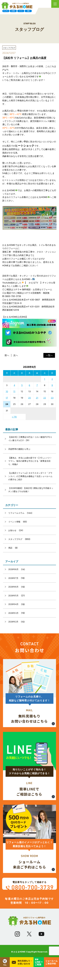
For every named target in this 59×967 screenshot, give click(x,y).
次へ (15, 355)
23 (52, 398)
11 (14, 391)
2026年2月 (13, 621)
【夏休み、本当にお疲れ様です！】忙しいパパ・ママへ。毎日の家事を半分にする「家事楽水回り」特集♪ (30, 461)
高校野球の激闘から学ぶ (19, 449)
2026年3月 (13, 613)
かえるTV (33, 282)
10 (7, 391)
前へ (7, 355)
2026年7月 (13, 578)
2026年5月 (13, 595)
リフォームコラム (16, 513)
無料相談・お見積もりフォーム (37, 289)
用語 (10, 548)
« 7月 (14, 417)
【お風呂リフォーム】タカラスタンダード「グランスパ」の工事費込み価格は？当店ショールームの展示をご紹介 (30, 476)
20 (29, 398)
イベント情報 (14, 521)
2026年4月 (13, 604)
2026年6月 (13, 586)
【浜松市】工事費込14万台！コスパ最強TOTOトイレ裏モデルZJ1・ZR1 (30, 438)
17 (7, 398)
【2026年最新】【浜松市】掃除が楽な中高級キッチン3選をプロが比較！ (30, 489)
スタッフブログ (15, 539)
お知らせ (12, 530)
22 (44, 398)
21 (37, 398)
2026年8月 (13, 569)
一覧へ (49, 355)
